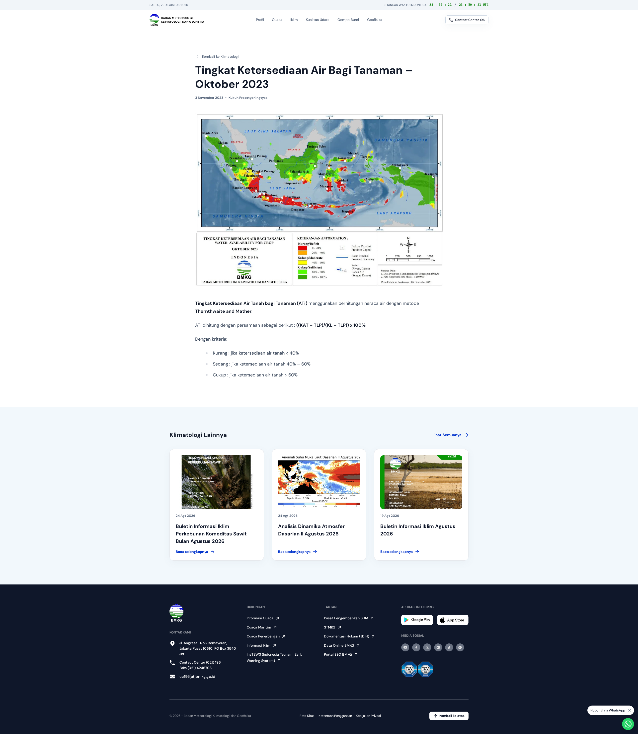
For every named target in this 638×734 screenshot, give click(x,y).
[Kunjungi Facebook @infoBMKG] (416, 647)
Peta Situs (307, 716)
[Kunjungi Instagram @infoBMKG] (438, 647)
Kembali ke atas (452, 716)
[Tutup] (629, 709)
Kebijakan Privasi (368, 716)
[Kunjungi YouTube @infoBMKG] (405, 647)
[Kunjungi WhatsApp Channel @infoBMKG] (460, 647)
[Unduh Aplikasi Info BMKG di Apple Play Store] (453, 620)
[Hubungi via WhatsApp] (628, 724)
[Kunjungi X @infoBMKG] (427, 647)
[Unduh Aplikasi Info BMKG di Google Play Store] (417, 620)
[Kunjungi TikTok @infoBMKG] (449, 647)
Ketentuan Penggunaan (335, 716)
